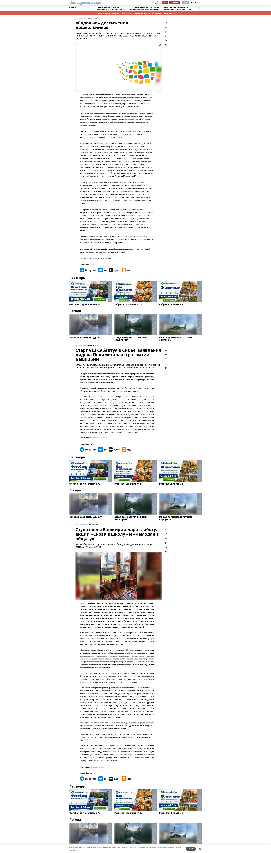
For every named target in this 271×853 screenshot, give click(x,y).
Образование (80, 18)
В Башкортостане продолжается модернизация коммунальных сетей (177, 8)
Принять (190, 849)
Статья (72, 8)
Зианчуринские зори (85, 2)
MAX (185, 2)
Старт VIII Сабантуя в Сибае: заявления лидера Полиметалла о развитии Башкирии (110, 8)
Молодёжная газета (99, 437)
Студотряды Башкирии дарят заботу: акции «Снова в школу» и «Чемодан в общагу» (144, 8)
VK (165, 2)
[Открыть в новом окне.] (88, 270)
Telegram (174, 2)
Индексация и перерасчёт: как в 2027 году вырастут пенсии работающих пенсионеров (135, 13)
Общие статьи (81, 345)
